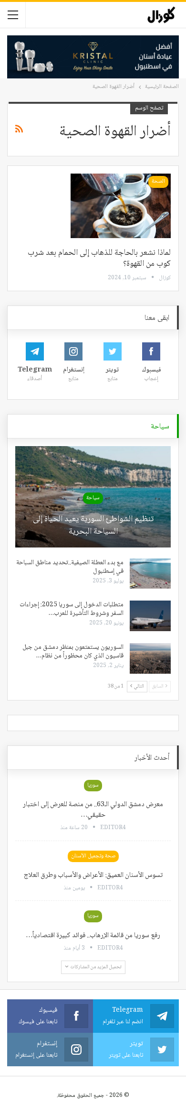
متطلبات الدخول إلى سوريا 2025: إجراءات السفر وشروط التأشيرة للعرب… (72, 609)
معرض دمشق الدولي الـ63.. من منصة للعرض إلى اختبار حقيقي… (93, 810)
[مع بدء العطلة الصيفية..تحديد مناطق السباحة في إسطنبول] (150, 573)
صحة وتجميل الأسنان (93, 856)
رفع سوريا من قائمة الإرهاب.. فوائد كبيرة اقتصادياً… (93, 936)
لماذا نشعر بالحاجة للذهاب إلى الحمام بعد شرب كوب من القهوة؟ (99, 258)
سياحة (93, 498)
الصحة (158, 181)
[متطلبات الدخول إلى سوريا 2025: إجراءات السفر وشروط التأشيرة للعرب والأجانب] (150, 616)
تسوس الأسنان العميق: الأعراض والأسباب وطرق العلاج (93, 875)
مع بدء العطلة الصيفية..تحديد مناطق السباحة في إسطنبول (70, 567)
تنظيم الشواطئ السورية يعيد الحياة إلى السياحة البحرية (93, 525)
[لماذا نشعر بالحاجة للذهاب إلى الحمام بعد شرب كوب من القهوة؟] (121, 206)
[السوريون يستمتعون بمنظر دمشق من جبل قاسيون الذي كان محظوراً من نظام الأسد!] (150, 658)
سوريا (93, 785)
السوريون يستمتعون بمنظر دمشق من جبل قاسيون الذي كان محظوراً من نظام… (73, 652)
